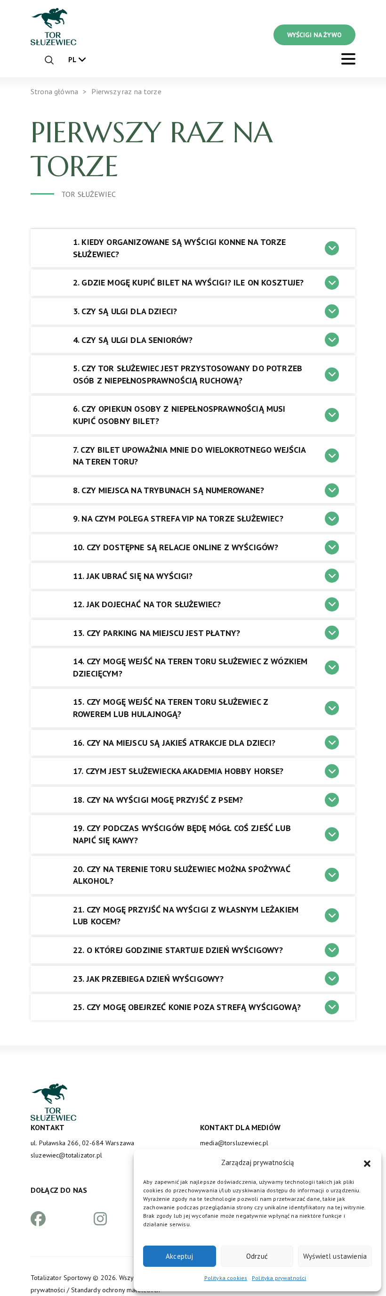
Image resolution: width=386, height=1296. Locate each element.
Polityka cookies (226, 1277)
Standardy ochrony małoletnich (115, 1290)
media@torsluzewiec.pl (234, 1143)
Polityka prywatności (279, 1277)
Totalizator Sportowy (61, 1277)
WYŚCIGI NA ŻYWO (314, 35)
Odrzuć (257, 1256)
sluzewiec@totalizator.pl (66, 1155)
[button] (367, 1162)
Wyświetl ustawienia (335, 1256)
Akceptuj (179, 1256)
